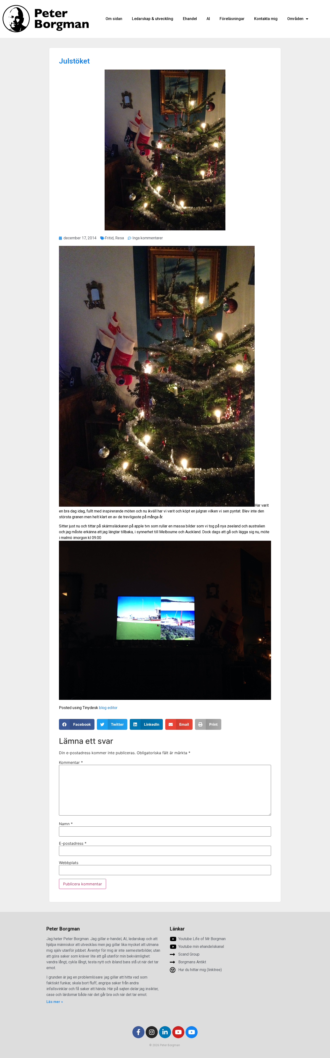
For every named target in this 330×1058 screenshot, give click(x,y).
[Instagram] (152, 1032)
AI (208, 18)
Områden (295, 18)
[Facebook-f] (138, 1032)
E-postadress (72, 843)
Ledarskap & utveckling (152, 18)
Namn (66, 824)
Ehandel (190, 18)
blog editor (108, 707)
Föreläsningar (232, 18)
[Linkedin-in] (165, 1032)
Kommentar (71, 762)
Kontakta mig (266, 18)
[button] (76, 724)
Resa (119, 238)
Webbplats (68, 863)
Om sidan (114, 18)
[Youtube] (178, 1032)
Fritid (109, 238)
